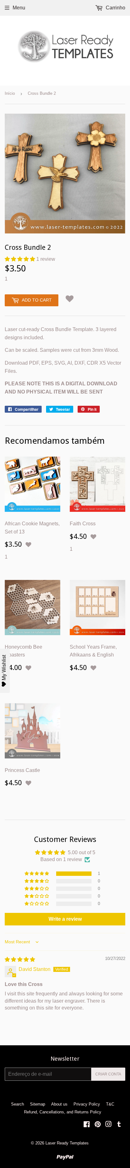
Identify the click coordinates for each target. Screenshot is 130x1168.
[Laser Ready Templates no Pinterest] (97, 1125)
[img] (20, 959)
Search (17, 1104)
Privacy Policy (87, 1104)
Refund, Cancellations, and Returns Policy (62, 1112)
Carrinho (114, 7)
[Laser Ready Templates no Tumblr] (119, 1125)
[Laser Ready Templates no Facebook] (86, 1125)
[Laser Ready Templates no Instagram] (108, 1125)
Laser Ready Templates (67, 1143)
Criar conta (108, 1074)
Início (10, 93)
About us (59, 1104)
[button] (20, 259)
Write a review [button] (65, 919)
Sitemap (37, 1104)
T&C (110, 1104)
